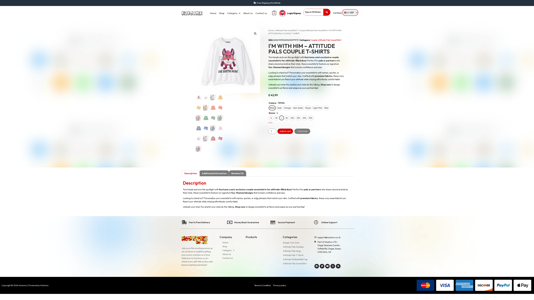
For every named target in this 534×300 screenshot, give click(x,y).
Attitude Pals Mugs (292, 251)
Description (190, 173)
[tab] (191, 173)
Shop (221, 13)
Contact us (261, 13)
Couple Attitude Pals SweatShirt (313, 30)
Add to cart (285, 131)
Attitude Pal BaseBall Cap (295, 259)
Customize (302, 131)
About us (248, 13)
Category (232, 13)
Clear (270, 123)
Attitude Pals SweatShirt (286, 30)
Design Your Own (291, 242)
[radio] (272, 108)
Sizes (272, 113)
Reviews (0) (237, 173)
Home (213, 13)
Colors (272, 103)
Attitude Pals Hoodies (293, 246)
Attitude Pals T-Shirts (293, 255)
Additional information (214, 173)
